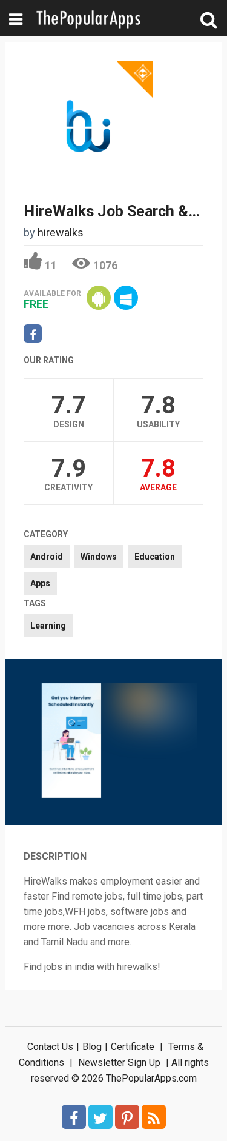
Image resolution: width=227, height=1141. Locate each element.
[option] (71, 741)
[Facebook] (74, 1117)
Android (46, 556)
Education (154, 556)
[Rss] (154, 1117)
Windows (99, 556)
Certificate (132, 1046)
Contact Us (50, 1046)
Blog (92, 1046)
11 (51, 265)
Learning (48, 626)
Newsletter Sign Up (119, 1062)
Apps (40, 583)
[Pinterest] (127, 1117)
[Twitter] (100, 1117)
